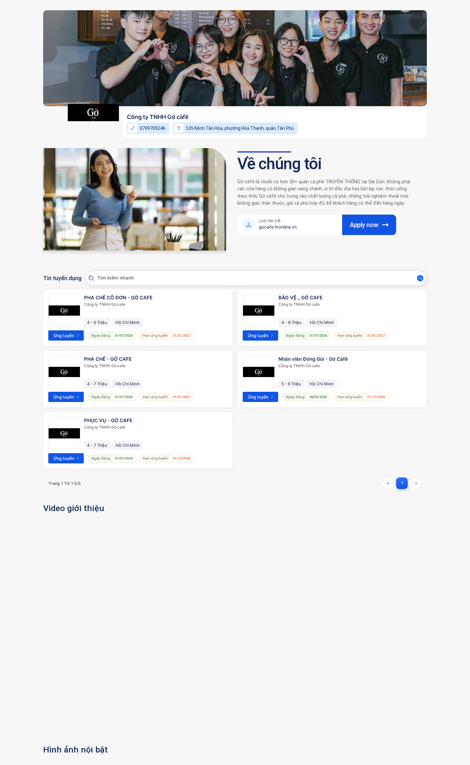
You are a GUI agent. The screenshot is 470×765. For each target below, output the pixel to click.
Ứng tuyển (63, 335)
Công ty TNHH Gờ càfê (158, 117)
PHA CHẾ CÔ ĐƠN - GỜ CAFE (118, 298)
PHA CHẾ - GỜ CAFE (108, 359)
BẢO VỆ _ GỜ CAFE (300, 298)
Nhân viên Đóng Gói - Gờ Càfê (313, 359)
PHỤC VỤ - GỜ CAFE (108, 420)
